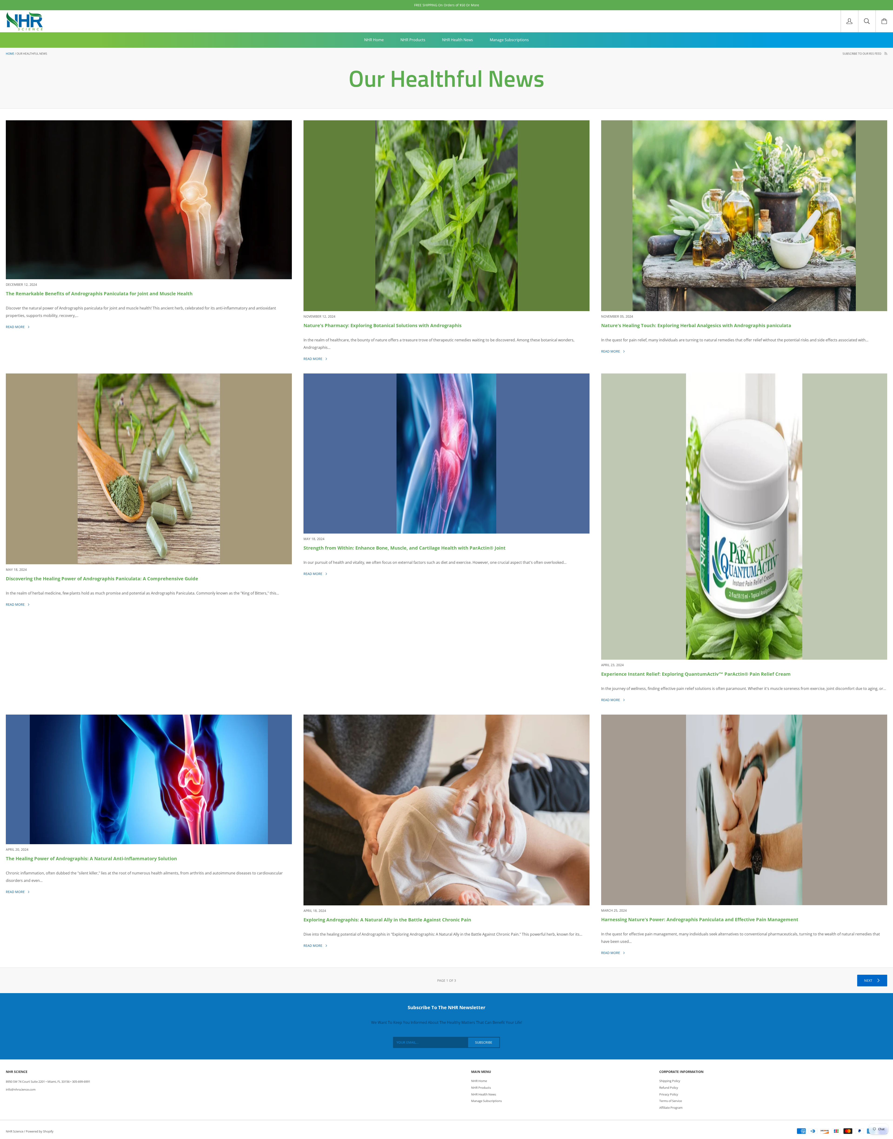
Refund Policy (668, 1087)
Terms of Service (670, 1101)
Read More (16, 327)
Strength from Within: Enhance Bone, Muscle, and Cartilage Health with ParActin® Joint (404, 548)
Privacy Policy (668, 1094)
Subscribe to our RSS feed (862, 54)
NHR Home (374, 39)
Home (10, 54)
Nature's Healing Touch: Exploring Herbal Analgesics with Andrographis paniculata (696, 325)
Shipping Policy (669, 1081)
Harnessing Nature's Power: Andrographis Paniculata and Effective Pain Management (699, 919)
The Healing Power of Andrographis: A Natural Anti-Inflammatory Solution (91, 858)
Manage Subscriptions (509, 39)
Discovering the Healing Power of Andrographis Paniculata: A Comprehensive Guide (102, 578)
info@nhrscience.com (21, 1089)
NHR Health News (457, 39)
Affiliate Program (671, 1107)
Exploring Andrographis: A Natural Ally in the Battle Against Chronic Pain (387, 920)
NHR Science (14, 1131)
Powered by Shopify (39, 1131)
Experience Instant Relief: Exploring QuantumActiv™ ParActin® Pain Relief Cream (696, 674)
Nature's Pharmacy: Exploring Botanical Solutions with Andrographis (382, 325)
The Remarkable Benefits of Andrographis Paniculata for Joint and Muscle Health (99, 293)
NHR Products (412, 39)
